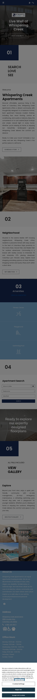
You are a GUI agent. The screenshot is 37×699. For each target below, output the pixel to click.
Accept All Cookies (18, 695)
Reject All (18, 690)
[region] (18, 681)
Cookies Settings (18, 684)
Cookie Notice (19, 680)
